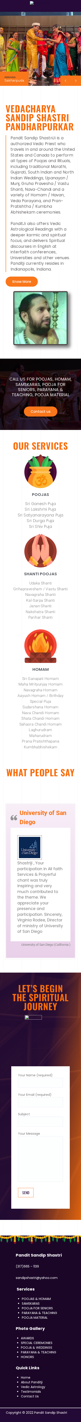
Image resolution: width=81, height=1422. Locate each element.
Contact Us (30, 1396)
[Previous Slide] (37, 952)
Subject (24, 1114)
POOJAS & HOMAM (36, 1299)
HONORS (27, 1357)
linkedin (16, 8)
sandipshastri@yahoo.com (37, 1278)
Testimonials (31, 1391)
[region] (40, 49)
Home (25, 1377)
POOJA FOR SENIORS (37, 1308)
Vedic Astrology (33, 1387)
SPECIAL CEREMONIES (36, 1343)
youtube (7, 8)
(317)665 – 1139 (27, 1266)
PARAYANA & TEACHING (39, 1313)
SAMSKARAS (31, 1303)
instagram (12, 8)
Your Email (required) (35, 1094)
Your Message (29, 1133)
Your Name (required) (35, 1075)
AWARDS (27, 1338)
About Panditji (32, 1382)
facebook (29, 1417)
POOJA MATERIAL (35, 1317)
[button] (76, 81)
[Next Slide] (44, 952)
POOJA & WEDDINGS (36, 1347)
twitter (2, 8)
